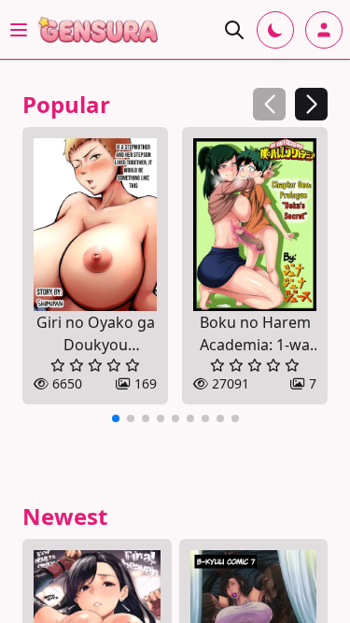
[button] (311, 104)
